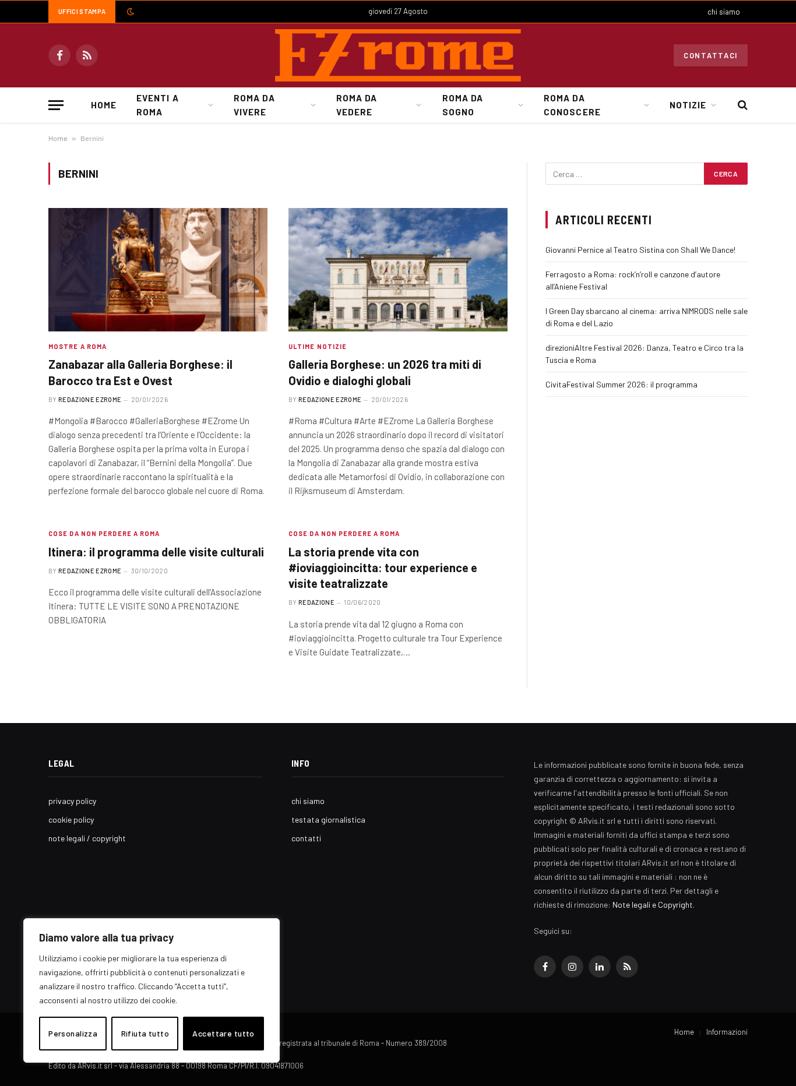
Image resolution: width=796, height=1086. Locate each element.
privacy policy (72, 801)
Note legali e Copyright (652, 904)
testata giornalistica (328, 819)
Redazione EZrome (89, 399)
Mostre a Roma (77, 346)
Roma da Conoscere (572, 105)
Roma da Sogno (462, 105)
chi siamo (723, 11)
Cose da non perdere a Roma (104, 533)
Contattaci (711, 55)
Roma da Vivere (254, 105)
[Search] (741, 105)
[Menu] (56, 105)
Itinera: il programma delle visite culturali (156, 552)
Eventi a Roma (157, 105)
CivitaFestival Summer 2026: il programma (621, 384)
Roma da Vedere (356, 105)
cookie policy (71, 819)
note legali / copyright (87, 838)
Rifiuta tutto (145, 1033)
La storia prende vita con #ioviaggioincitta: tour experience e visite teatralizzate (382, 567)
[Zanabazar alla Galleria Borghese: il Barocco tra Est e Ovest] (157, 270)
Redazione (316, 602)
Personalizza (72, 1033)
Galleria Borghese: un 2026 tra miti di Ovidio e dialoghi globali (384, 372)
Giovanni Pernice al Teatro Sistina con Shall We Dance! (640, 250)
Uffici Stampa (81, 11)
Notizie (688, 105)
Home (104, 105)
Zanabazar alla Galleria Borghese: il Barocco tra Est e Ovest (140, 372)
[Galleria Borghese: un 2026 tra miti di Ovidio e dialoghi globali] (398, 270)
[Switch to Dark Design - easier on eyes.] (129, 12)
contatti (306, 838)
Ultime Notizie (317, 346)
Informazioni (727, 1031)
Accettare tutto (223, 1033)
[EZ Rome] (398, 55)
